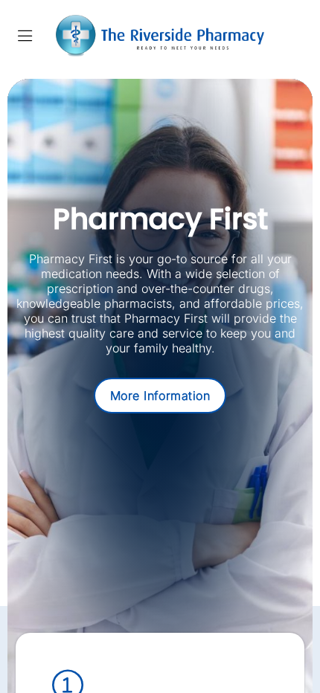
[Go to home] (160, 36)
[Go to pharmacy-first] (160, 395)
